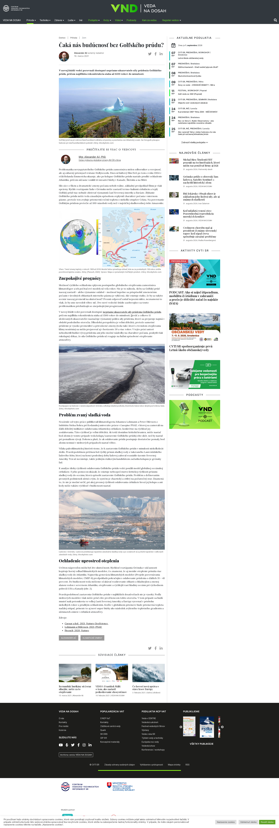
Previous (180, 727)
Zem (84, 38)
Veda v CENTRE (149, 718)
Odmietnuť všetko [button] (248, 822)
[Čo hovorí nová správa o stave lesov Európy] (148, 673)
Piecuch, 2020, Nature (77, 630)
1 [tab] (190, 739)
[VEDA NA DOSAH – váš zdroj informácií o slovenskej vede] (138, 8)
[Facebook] (78, 745)
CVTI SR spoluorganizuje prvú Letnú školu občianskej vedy (190, 348)
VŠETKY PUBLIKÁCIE (201, 743)
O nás (61, 718)
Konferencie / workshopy (153, 750)
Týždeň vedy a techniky (152, 738)
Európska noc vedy (150, 742)
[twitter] (150, 54)
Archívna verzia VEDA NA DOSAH (76, 755)
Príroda (73, 38)
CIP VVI (103, 738)
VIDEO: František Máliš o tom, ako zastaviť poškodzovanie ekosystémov (111, 689)
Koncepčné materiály (110, 742)
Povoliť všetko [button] (267, 822)
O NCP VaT (105, 718)
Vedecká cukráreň (150, 722)
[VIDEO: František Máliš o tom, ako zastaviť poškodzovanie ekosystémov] (112, 673)
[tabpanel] (192, 727)
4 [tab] (203, 739)
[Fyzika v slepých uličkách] (192, 727)
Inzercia (62, 730)
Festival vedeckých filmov (153, 726)
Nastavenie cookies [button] (226, 822)
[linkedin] (161, 54)
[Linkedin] (90, 745)
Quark (103, 730)
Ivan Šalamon (203, 204)
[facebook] (155, 54)
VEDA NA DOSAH (118, 696)
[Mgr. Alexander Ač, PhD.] (65, 159)
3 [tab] (199, 739)
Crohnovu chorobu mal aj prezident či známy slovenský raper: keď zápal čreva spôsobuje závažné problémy (200, 232)
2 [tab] (195, 739)
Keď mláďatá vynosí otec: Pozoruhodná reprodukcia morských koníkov (198, 213)
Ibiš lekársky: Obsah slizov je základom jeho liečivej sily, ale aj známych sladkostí (201, 196)
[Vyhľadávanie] (275, 20)
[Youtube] (61, 745)
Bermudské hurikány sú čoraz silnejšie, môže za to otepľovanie (75, 689)
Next (222, 727)
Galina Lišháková (153, 693)
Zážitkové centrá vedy (110, 726)
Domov (62, 38)
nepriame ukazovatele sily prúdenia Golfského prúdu (132, 311)
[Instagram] (84, 745)
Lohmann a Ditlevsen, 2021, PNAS (83, 626)
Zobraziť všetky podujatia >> (194, 142)
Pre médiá (63, 726)
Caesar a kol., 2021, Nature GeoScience (86, 623)
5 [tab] (208, 739)
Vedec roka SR (148, 734)
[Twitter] (73, 745)
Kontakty (63, 722)
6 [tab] (212, 739)
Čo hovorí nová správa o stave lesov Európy (145, 688)
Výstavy (145, 730)
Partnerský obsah (205, 169)
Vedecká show (148, 746)
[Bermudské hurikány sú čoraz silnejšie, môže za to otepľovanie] (75, 673)
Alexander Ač (80, 53)
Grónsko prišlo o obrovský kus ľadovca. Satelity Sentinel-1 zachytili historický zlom (200, 179)
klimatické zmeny (92, 638)
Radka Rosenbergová (207, 240)
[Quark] (211, 727)
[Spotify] (67, 745)
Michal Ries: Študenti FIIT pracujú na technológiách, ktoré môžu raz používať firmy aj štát (201, 162)
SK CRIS (104, 734)
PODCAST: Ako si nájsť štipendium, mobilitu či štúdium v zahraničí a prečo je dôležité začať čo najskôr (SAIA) (194, 297)
